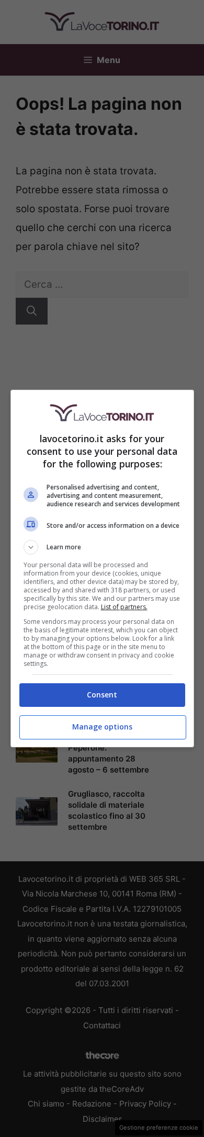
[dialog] (102, 568)
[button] (102, 547)
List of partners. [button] (124, 606)
